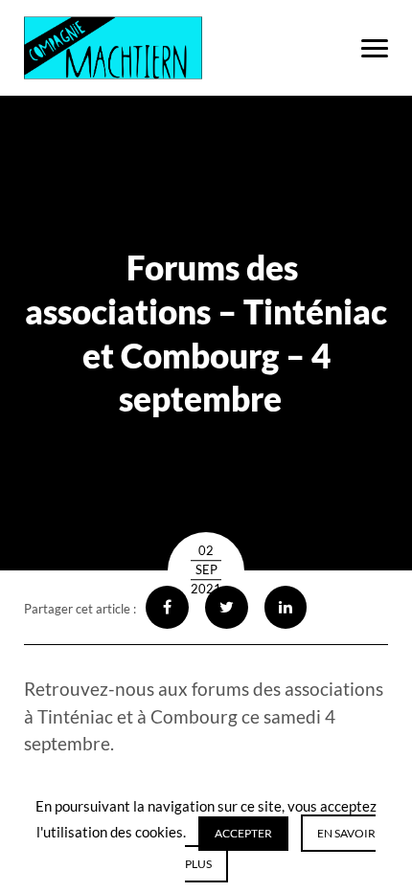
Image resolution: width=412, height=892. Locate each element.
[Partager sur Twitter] (226, 607)
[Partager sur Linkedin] (286, 607)
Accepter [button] (243, 833)
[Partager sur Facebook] (167, 607)
